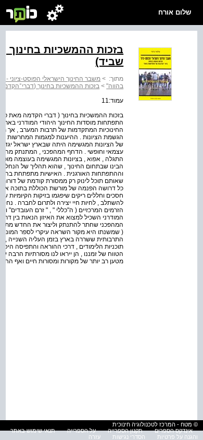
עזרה (94, 437)
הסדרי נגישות (128, 437)
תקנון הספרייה (125, 430)
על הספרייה (81, 430)
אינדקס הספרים (174, 430)
